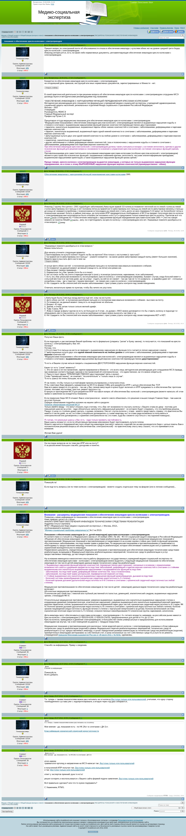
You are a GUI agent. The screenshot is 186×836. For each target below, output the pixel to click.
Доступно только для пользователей (128, 699)
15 (81, 750)
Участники (154, 28)
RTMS (22, 642)
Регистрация (143, 2)
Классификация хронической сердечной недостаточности (71, 731)
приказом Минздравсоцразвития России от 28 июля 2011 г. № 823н (89, 635)
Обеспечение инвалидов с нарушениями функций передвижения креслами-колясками (85, 174)
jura (22, 204)
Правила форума (166, 28)
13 (81, 696)
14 (81, 718)
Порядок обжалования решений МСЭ (62, 405)
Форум (3, 35)
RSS (52, 4)
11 (86, 642)
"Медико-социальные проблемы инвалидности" (67, 530)
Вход (151, 2)
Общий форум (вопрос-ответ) (32, 35)
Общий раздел (13, 35)
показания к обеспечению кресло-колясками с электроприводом (69, 35)
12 (86, 664)
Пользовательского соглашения (130, 820)
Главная (133, 2)
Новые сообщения (142, 28)
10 (29, 32)
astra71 (23, 45)
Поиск (176, 28)
